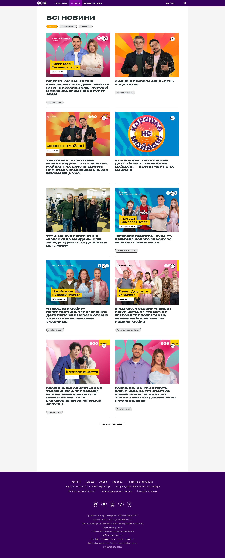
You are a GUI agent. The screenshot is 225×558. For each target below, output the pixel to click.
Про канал (117, 481)
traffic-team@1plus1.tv (112, 535)
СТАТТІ (75, 3)
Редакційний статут (147, 491)
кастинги (76, 481)
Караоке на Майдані (125, 92)
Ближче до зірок (55, 102)
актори (103, 481)
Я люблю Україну (55, 330)
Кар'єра (90, 481)
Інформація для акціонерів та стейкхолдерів (138, 486)
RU (172, 3)
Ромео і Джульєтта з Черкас (128, 330)
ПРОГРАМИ (61, 3)
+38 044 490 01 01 (108, 539)
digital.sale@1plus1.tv (112, 527)
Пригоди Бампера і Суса (126, 251)
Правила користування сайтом (116, 491)
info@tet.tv (129, 539)
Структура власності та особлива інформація (87, 486)
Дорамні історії (54, 412)
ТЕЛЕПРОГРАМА (93, 3)
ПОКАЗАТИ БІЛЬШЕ (112, 424)
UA (167, 3)
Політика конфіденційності (81, 491)
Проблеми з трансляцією (140, 481)
